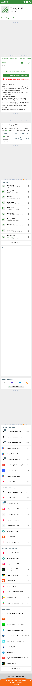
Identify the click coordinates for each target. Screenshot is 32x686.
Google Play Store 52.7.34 (14, 454)
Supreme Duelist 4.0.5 (12, 575)
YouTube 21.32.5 (11, 481)
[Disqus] (16, 312)
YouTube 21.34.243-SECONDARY (15, 592)
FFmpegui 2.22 (11, 191)
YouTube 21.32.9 (11, 586)
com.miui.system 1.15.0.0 (13, 531)
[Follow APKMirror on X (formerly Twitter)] (5, 383)
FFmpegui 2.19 (11, 207)
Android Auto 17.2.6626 (13, 514)
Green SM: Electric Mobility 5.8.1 (15, 641)
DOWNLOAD (22, 58)
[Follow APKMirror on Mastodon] (12, 383)
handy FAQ (7, 130)
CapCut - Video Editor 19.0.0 (14, 442)
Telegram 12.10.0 (11, 652)
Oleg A (13, 11)
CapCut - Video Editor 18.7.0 (14, 459)
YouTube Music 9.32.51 (13, 542)
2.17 (5, 136)
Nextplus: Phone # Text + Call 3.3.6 (16, 624)
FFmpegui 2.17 (11, 219)
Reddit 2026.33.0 (11, 537)
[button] (19, 63)
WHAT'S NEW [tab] (5, 58)
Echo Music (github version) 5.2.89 (16, 465)
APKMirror (6, 2)
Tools (4, 62)
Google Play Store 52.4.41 (14, 448)
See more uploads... (16, 242)
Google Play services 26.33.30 (15, 603)
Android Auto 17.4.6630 (13, 525)
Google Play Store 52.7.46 (14, 597)
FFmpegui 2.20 (11, 202)
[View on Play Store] (22, 63)
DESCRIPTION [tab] (13, 58)
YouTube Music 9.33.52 (13, 520)
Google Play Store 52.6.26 (14, 476)
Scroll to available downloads (17, 75)
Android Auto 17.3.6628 (13, 503)
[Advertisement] (16, 39)
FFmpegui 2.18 (11, 213)
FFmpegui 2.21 (11, 196)
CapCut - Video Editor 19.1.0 (14, 437)
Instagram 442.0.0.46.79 (13, 509)
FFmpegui (8, 18)
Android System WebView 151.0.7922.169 (18, 636)
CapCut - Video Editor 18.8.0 (14, 431)
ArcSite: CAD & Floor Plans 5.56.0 (16, 619)
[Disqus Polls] (16, 270)
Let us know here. (19, 676)
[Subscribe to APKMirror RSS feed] (27, 383)
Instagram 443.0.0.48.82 (13, 564)
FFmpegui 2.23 (11, 185)
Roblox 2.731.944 (11, 470)
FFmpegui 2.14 (11, 235)
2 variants (10, 237)
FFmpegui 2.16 (11, 224)
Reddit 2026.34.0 (11, 580)
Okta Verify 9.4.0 (11, 647)
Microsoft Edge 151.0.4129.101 (15, 613)
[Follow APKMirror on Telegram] (20, 383)
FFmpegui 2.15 (11, 230)
